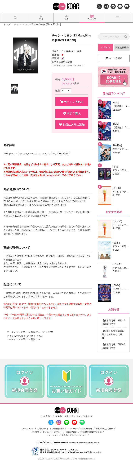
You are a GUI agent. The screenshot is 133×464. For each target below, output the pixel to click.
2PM (50, 332)
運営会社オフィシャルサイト (74, 435)
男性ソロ (35, 339)
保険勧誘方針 (71, 432)
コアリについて (27, 429)
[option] (25, 55)
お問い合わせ (86, 429)
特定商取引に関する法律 (91, 432)
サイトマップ (52, 435)
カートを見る (115, 58)
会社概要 (35, 432)
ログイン (105, 47)
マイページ (72, 429)
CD (40, 336)
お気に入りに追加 (73, 124)
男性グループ (38, 332)
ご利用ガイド (43, 429)
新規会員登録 (122, 47)
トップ (6, 24)
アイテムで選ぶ (15, 336)
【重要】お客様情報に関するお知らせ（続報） (113, 334)
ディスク (31, 336)
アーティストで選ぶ (17, 332)
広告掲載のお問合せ (104, 429)
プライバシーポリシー (52, 432)
